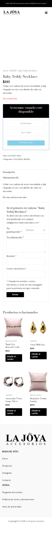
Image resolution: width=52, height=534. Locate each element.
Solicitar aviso (26, 142)
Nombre (11, 256)
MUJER (13, 71)
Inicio (5, 71)
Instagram (7, 473)
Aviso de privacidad (11, 507)
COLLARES (18, 159)
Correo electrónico (16, 269)
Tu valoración (15, 237)
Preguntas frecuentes (12, 492)
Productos (7, 466)
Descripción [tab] (9, 172)
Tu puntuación (14, 230)
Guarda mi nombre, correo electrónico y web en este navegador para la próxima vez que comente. (24, 285)
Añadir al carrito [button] (11, 357)
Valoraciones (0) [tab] (10, 178)
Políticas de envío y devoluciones (18, 499)
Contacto (6, 480)
